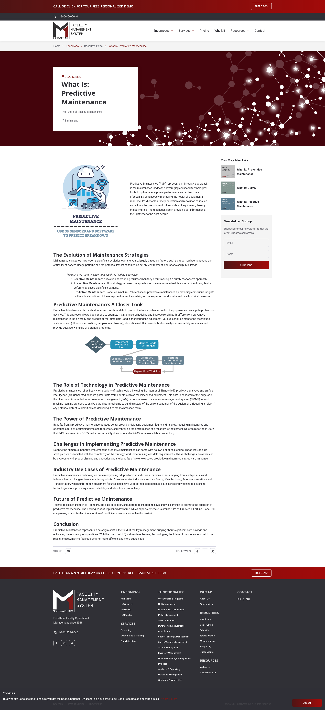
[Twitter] (213, 551)
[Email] (68, 551)
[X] (72, 643)
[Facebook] (197, 551)
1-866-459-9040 (68, 632)
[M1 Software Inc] (72, 30)
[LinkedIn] (205, 551)
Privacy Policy (168, 699)
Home (56, 46)
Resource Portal (93, 46)
